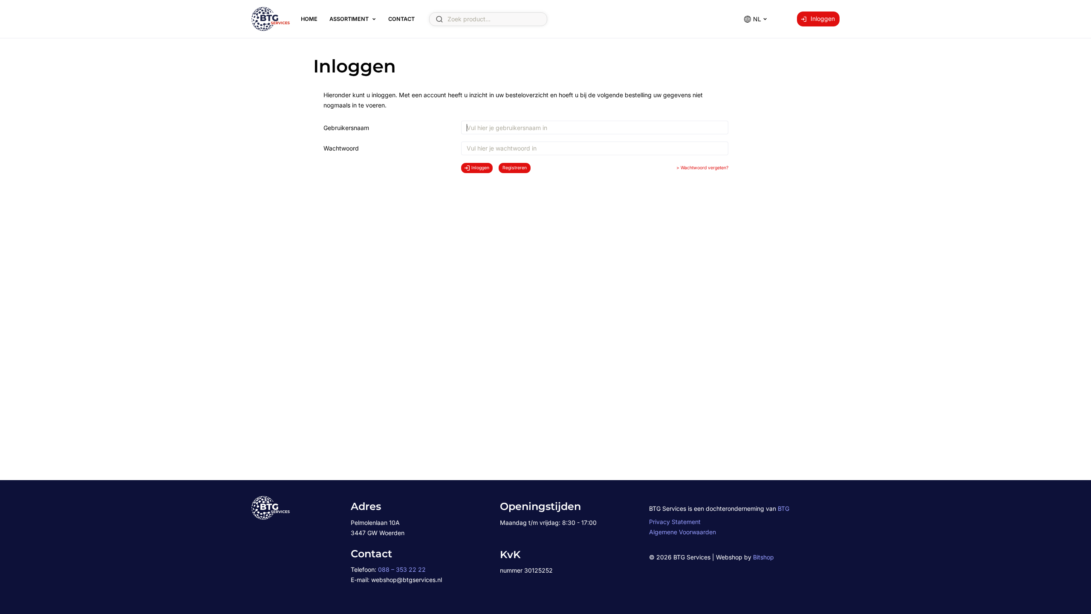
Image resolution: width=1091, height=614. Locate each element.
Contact (401, 19)
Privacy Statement (675, 521)
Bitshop (763, 557)
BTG (783, 508)
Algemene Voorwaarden (682, 532)
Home (309, 19)
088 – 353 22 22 (402, 569)
